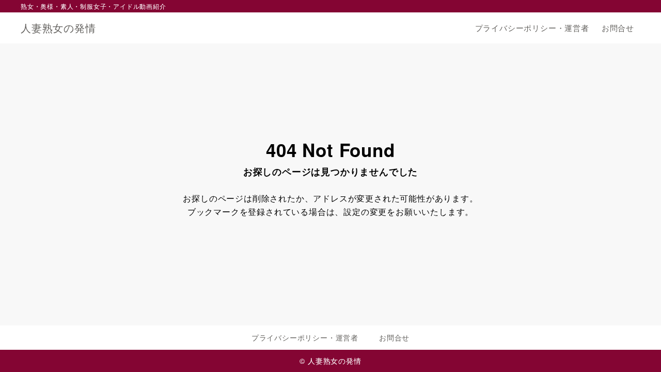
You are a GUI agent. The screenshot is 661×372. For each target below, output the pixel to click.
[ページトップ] (638, 349)
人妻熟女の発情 (58, 28)
